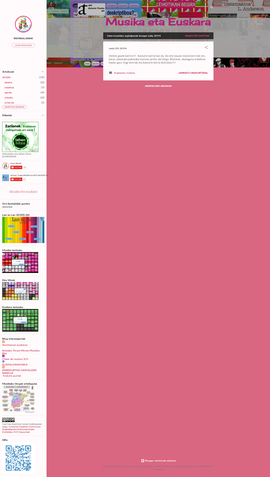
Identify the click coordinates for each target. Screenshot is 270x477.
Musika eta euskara (23, 192)
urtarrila (9, 102)
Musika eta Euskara (158, 22)
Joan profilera (23, 45)
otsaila (8, 97)
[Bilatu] (211, 7)
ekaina (8, 82)
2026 (6, 77)
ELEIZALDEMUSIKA (14, 364)
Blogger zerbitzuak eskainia (160, 460)
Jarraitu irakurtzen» (193, 73)
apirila (8, 92)
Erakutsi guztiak (197, 35)
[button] (206, 48)
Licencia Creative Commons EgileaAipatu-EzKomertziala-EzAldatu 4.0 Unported (21, 429)
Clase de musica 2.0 (15, 359)
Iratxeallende (23, 38)
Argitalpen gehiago (158, 86)
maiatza (9, 87)
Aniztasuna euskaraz (15, 344)
